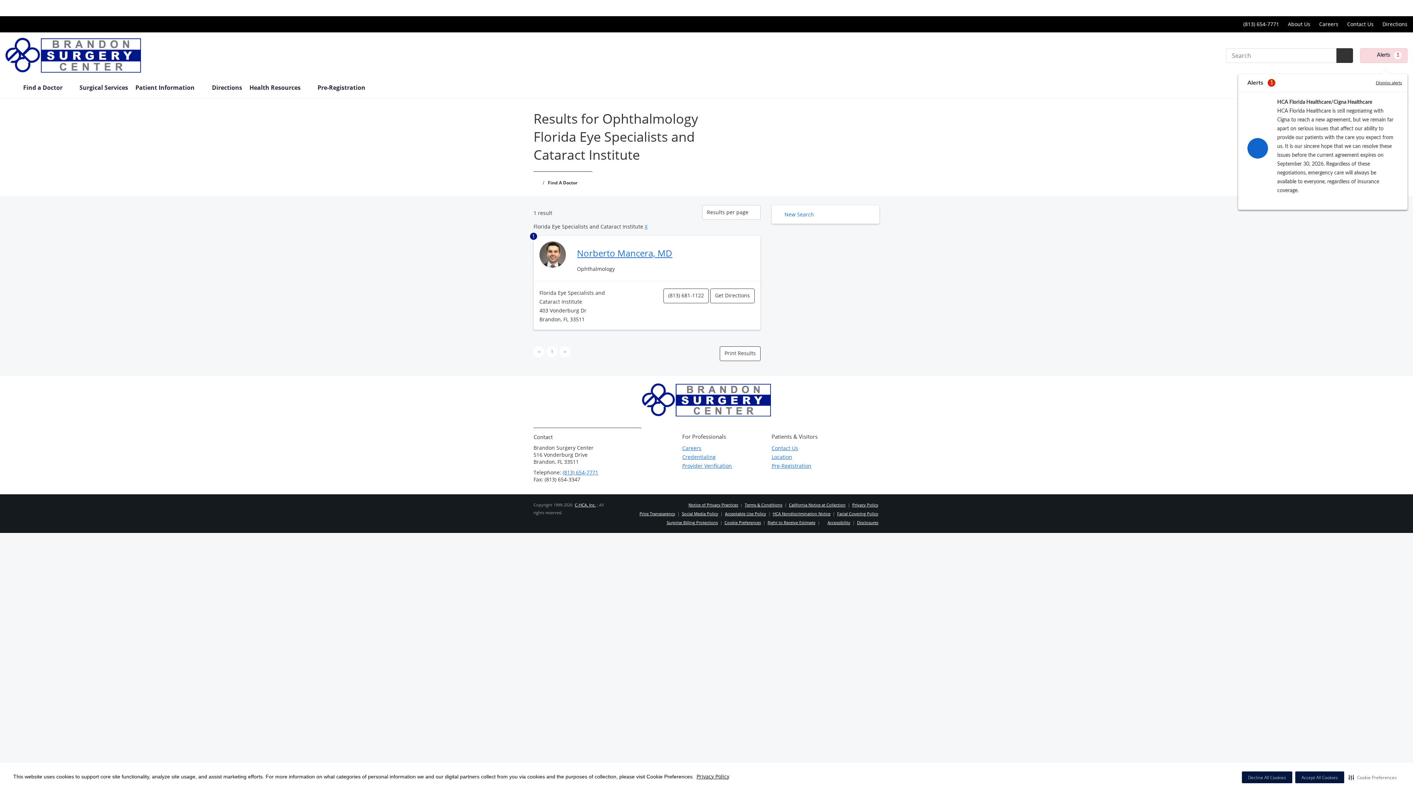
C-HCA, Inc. (585, 505)
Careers (1328, 24)
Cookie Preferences (743, 522)
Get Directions (732, 295)
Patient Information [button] (165, 88)
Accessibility (839, 522)
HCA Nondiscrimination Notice (802, 513)
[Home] (11, 88)
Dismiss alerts (1389, 83)
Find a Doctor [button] (43, 88)
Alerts (1388, 55)
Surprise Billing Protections (692, 522)
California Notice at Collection (817, 505)
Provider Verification (707, 465)
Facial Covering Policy (857, 513)
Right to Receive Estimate (791, 522)
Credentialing (699, 456)
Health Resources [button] (275, 88)
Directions (1394, 24)
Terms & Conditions (763, 505)
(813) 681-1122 (686, 295)
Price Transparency (1383, 7)
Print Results (740, 353)
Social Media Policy (700, 513)
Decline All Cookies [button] (1267, 777)
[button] (1372, 777)
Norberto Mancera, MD (624, 253)
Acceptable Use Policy (745, 513)
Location (782, 456)
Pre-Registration (341, 88)
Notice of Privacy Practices (713, 505)
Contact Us (1360, 24)
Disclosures (867, 522)
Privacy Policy (713, 776)
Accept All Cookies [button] (1320, 777)
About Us (1299, 24)
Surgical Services (103, 88)
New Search (799, 214)
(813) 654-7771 (580, 472)
